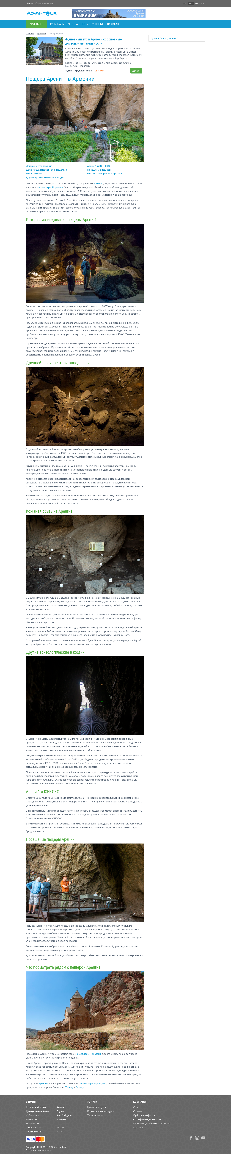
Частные (80, 24)
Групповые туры (96, 1107)
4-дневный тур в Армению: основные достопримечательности (93, 41)
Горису (80, 1087)
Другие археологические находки (45, 177)
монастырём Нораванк (88, 1053)
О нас (30, 3)
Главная (30, 33)
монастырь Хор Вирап (92, 1083)
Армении (98, 183)
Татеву (69, 1087)
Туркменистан (34, 1131)
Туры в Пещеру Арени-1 (165, 38)
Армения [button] (36, 23)
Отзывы (137, 1111)
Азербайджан (64, 1115)
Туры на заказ (95, 1115)
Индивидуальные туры (100, 1111)
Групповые (96, 24)
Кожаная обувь (34, 173)
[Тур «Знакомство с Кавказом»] (115, 13)
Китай (60, 1131)
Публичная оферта (144, 1115)
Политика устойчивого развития (151, 1123)
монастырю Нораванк (50, 187)
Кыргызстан (32, 1123)
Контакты (138, 1127)
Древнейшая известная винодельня (46, 169)
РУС (190, 4)
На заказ (113, 24)
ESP (196, 4)
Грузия (60, 1111)
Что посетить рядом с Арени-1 (104, 173)
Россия (60, 1127)
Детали (136, 70)
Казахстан (31, 1119)
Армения (41, 33)
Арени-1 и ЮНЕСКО (98, 165)
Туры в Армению (60, 24)
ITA (202, 4)
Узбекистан (32, 1115)
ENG (184, 4)
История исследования (39, 165)
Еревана (43, 1083)
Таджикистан (33, 1127)
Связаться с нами (44, 3)
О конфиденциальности (147, 1119)
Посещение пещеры (99, 169)
